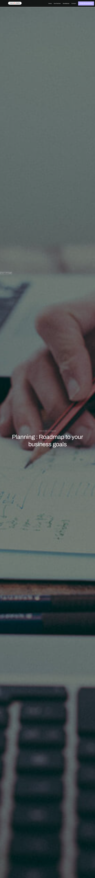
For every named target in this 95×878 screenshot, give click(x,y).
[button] (86, 3)
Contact (73, 3)
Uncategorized (52, 431)
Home (50, 3)
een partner (57, 3)
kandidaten (66, 3)
